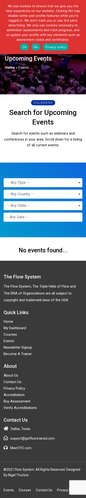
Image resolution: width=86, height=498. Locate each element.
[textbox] (43, 182)
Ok (24, 47)
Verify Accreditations (20, 408)
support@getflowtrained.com (32, 438)
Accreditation (14, 395)
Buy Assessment (17, 401)
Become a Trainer (18, 354)
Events (9, 341)
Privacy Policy (14, 388)
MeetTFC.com (21, 448)
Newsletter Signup (18, 347)
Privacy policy (55, 47)
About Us (11, 375)
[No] (80, 27)
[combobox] (43, 182)
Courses (10, 334)
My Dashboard (15, 328)
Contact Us (12, 382)
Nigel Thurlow (18, 475)
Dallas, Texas (20, 429)
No (36, 47)
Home (10, 67)
